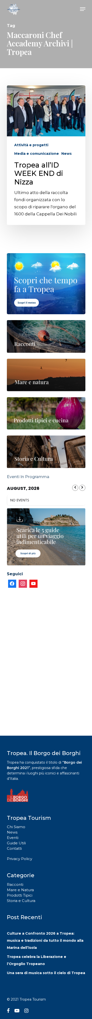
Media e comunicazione (36, 153)
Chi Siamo (16, 826)
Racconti (15, 884)
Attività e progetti (31, 145)
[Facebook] (12, 583)
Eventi (12, 837)
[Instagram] (22, 583)
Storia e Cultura (21, 900)
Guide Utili (16, 843)
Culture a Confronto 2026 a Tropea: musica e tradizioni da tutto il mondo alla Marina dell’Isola (45, 940)
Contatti (14, 848)
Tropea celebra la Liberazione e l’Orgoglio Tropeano (36, 960)
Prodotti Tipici (19, 895)
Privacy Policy (19, 858)
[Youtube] (33, 583)
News (66, 153)
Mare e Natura (20, 890)
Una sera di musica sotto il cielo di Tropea (46, 973)
